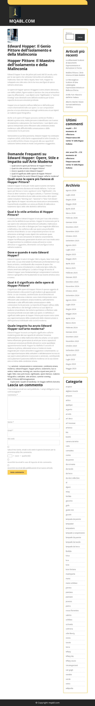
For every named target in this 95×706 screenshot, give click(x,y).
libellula (68, 551)
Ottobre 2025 (71, 236)
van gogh (69, 670)
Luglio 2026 (70, 195)
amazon (69, 396)
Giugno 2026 (71, 199)
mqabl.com (22, 21)
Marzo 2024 (71, 323)
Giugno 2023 (71, 364)
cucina (68, 455)
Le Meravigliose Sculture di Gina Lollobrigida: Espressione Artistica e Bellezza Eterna (75, 85)
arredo (68, 414)
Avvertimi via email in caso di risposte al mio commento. (30, 462)
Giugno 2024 (71, 309)
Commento (13, 395)
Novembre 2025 (72, 231)
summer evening (44, 376)
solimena (69, 629)
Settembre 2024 (72, 295)
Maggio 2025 (71, 259)
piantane (69, 597)
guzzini (68, 514)
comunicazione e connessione (31, 366)
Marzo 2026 (71, 213)
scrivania (69, 624)
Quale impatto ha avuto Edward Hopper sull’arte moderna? (35, 176)
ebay (68, 491)
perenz (68, 587)
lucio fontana (71, 569)
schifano (69, 619)
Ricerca (69, 33)
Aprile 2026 (70, 208)
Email (10, 430)
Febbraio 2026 (72, 218)
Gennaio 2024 (71, 332)
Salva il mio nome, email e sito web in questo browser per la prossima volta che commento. (31, 450)
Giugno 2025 (71, 254)
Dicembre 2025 (72, 227)
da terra (69, 473)
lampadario (70, 528)
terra (68, 647)
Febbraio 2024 (72, 327)
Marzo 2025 (71, 268)
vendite (69, 674)
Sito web (11, 438)
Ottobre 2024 (71, 291)
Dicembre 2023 (72, 336)
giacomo (69, 501)
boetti (68, 437)
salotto (68, 615)
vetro (68, 683)
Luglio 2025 (70, 250)
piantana (69, 592)
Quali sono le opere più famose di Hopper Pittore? (32, 166)
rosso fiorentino (72, 610)
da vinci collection (72, 478)
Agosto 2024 (71, 300)
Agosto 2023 (71, 355)
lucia (67, 565)
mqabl (68, 128)
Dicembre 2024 (72, 282)
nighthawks (35, 374)
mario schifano (71, 583)
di (66, 482)
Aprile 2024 (70, 318)
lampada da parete (73, 519)
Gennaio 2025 (71, 277)
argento (69, 409)
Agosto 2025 (71, 245)
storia (68, 638)
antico (68, 400)
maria (68, 578)
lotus (68, 555)
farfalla (68, 496)
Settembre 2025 (72, 240)
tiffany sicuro (71, 661)
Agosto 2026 (71, 190)
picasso (69, 601)
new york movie (23, 374)
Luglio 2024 (70, 304)
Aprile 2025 (70, 263)
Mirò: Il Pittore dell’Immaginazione (21, 379)
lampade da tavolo (73, 542)
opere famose (46, 374)
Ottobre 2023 (71, 346)
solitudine (21, 376)
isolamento (46, 368)
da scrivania (70, 464)
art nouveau (70, 423)
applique (69, 405)
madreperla (70, 574)
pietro (68, 606)
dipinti (68, 487)
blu (67, 432)
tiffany (68, 651)
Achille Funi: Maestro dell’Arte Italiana (74, 95)
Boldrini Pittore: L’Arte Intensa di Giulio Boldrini (75, 73)
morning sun (27, 371)
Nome (11, 422)
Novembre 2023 (72, 341)
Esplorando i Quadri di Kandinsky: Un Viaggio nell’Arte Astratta (35, 382)
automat (14, 366)
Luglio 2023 (70, 359)
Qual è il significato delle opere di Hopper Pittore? (32, 173)
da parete (70, 460)
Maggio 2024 (71, 314)
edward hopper (22, 368)
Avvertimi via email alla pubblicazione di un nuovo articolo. (30, 468)
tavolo (68, 642)
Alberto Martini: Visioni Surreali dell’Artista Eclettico (74, 104)
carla (68, 446)
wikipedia (69, 688)
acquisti (69, 386)
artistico (69, 427)
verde (68, 679)
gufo (67, 505)
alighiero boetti (72, 391)
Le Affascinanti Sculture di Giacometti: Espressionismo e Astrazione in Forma (75, 64)
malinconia (18, 371)
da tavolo (69, 469)
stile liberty (70, 633)
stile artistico (31, 376)
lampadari (70, 524)
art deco (69, 418)
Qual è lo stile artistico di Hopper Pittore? (28, 168)
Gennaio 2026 (71, 222)
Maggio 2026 (71, 204)
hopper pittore (35, 368)
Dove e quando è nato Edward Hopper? (27, 171)
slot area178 (71, 152)
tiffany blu (70, 656)
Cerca (80, 37)
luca (67, 560)
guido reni (70, 510)
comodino (70, 450)
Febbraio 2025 (72, 272)
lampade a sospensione (75, 533)
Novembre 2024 (72, 286)
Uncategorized (72, 665)
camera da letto (72, 441)
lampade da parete (73, 537)
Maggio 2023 (71, 368)
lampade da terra (73, 546)
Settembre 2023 (72, 350)
